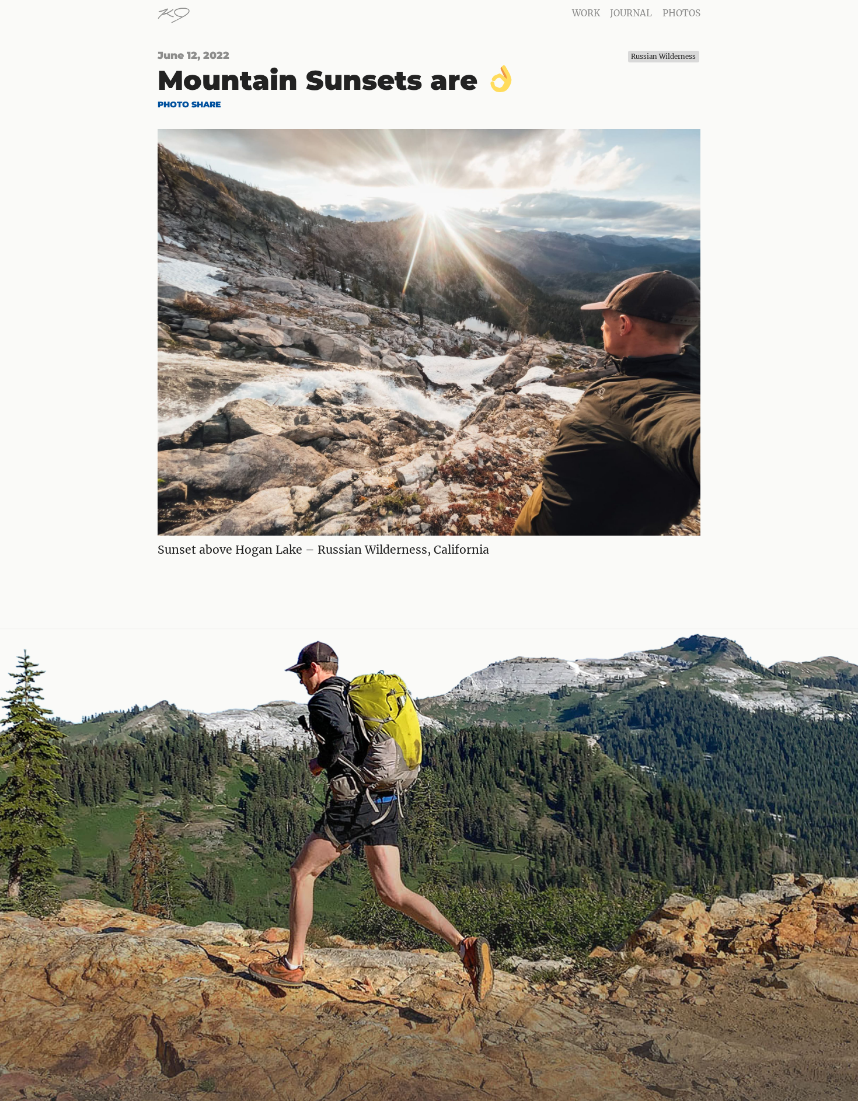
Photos (681, 13)
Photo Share (189, 104)
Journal (631, 13)
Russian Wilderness (663, 57)
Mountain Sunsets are (322, 80)
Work (586, 13)
